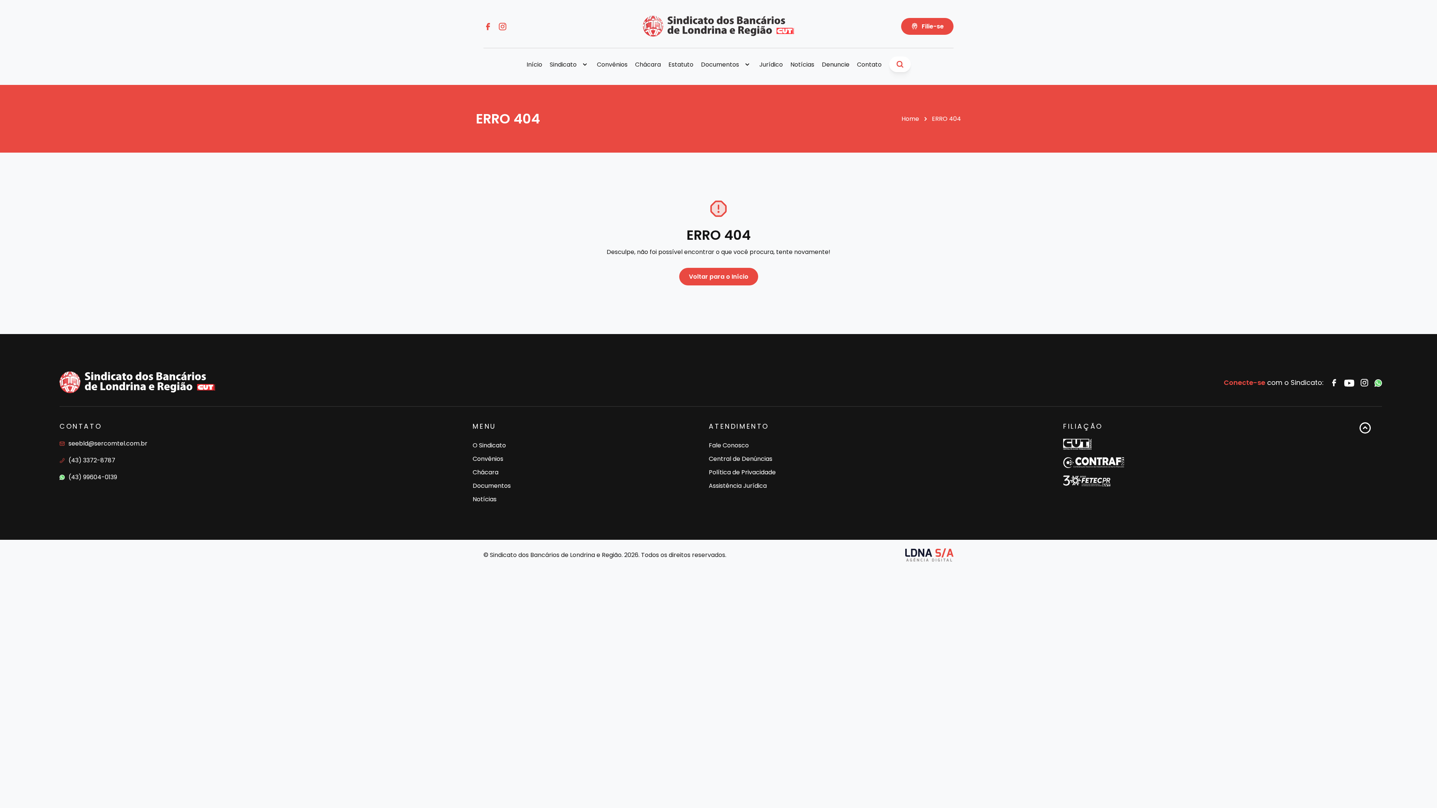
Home (910, 118)
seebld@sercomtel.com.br (107, 443)
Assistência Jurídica (738, 485)
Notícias (802, 64)
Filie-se (933, 26)
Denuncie (835, 64)
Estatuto (680, 64)
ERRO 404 (946, 118)
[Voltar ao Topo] (1365, 463)
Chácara (648, 64)
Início (534, 64)
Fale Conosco (729, 445)
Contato (869, 64)
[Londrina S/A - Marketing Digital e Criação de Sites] (929, 554)
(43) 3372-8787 (91, 460)
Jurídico (771, 64)
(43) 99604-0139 (92, 477)
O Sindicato (489, 445)
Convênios (612, 64)
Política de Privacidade (742, 472)
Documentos (492, 485)
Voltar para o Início (718, 276)
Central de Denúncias (740, 458)
